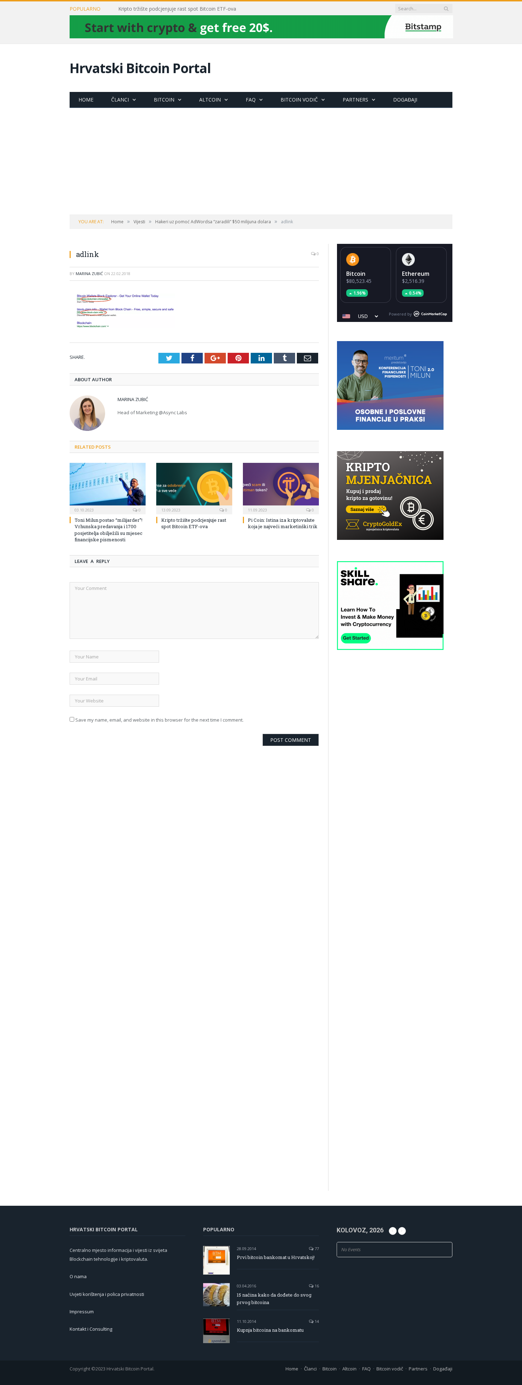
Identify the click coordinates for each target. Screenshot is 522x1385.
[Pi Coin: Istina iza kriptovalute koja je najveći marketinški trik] (281, 488)
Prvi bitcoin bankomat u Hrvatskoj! (276, 1257)
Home (85, 99)
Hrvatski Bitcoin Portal (140, 68)
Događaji (405, 99)
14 (316, 1321)
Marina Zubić (89, 273)
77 (316, 1248)
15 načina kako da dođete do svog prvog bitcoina (274, 1298)
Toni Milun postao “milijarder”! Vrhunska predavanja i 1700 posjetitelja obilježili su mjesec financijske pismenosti (108, 530)
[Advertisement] (261, 161)
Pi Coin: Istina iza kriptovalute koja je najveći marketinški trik (282, 523)
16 (316, 1285)
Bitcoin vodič (299, 99)
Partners (355, 99)
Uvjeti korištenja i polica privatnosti (107, 1294)
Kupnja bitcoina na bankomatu (270, 1330)
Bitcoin (164, 99)
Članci (120, 99)
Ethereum (415, 274)
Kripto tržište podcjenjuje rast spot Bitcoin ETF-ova (177, 9)
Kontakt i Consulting (91, 1329)
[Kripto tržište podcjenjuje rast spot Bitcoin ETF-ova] (194, 488)
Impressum (82, 1311)
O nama (78, 1276)
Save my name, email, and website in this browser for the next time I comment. (159, 720)
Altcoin (210, 99)
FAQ (251, 99)
